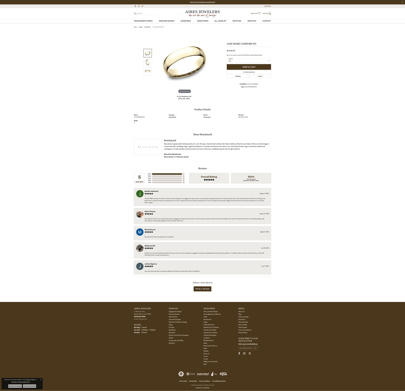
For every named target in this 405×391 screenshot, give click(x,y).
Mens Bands (147, 27)
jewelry (140, 27)
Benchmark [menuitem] (207, 319)
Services (251, 21)
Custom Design (243, 317)
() (183, 174)
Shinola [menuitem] (206, 351)
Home (135, 27)
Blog (239, 314)
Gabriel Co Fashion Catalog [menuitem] (178, 322)
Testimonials (242, 327)
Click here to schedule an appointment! (202, 2)
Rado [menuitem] (205, 343)
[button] (267, 6)
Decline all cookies (15, 386)
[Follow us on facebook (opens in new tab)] (135, 6)
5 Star (149, 174)
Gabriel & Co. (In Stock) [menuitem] (211, 327)
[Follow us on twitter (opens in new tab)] (142, 6)
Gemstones (202, 21)
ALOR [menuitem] (205, 317)
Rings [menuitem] (170, 325)
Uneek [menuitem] (206, 359)
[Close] (402, 2)
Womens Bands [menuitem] (174, 314)
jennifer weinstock (151, 191)
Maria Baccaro (150, 230)
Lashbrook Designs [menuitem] (210, 335)
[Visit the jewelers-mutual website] (203, 374)
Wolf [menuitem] (205, 364)
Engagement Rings (143, 21)
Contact (266, 21)
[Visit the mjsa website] (223, 374)
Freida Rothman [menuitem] (209, 325)
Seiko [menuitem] (205, 348)
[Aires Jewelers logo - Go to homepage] (202, 13)
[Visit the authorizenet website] (181, 374)
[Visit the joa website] (214, 374)
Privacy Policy (242, 333)
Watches (237, 21)
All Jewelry (220, 21)
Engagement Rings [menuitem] (175, 312)
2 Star (149, 180)
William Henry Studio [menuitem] (210, 362)
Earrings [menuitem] (171, 327)
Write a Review (202, 289)
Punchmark (206, 388)
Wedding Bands (167, 21)
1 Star (149, 182)
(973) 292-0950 (184, 99)
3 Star (149, 178)
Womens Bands (183, 157)
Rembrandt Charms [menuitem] (210, 346)
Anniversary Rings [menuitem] (175, 319)
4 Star (149, 176)
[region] (184, 62)
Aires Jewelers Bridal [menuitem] (210, 312)
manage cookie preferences (20, 382)
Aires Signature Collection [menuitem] (212, 314)
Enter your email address (248, 344)
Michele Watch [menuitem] (208, 341)
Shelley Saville (150, 246)
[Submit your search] (135, 13)
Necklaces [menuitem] (172, 330)
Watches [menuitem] (172, 343)
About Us (241, 312)
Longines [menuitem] (207, 338)
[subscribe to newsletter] (255, 348)
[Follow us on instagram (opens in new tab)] (139, 6)
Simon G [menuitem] (206, 354)
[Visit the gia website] (190, 374)
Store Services (243, 322)
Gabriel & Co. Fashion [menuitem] (210, 333)
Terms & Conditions (244, 330)
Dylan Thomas (150, 211)
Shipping (237, 76)
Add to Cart (248, 67)
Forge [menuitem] (205, 322)
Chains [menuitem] (171, 338)
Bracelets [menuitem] (172, 333)
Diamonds (186, 21)
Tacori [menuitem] (206, 356)
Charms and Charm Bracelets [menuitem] (179, 335)
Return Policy (242, 325)
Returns (260, 76)
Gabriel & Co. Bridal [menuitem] (210, 330)
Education (241, 319)
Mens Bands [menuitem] (173, 317)
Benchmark (207, 117)
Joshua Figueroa (151, 264)
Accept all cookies (29, 386)
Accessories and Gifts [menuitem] (176, 341)
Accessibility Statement (219, 381)
